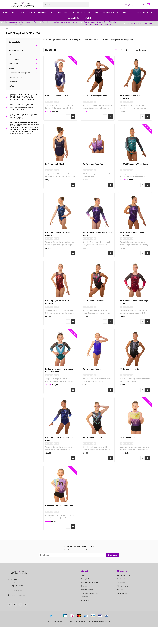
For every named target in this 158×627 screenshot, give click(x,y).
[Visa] (100, 616)
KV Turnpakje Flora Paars (93, 164)
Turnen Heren (62, 12)
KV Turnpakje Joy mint (92, 437)
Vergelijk (120, 589)
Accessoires (78, 12)
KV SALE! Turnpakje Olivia (56, 95)
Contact (83, 575)
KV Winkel (86, 18)
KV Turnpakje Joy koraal (93, 300)
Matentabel (85, 600)
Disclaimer (84, 597)
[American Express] (51, 616)
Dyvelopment (105, 621)
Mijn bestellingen (123, 579)
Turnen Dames (17, 12)
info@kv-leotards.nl (18, 595)
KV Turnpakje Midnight (55, 164)
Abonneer (114, 555)
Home (5, 12)
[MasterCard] (79, 616)
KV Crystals (93, 12)
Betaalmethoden (87, 589)
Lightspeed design (93, 621)
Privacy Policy (86, 579)
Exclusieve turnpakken (142, 12)
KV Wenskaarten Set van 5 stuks (59, 505)
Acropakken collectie (37, 12)
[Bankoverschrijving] (58, 616)
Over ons (84, 586)
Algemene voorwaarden (89, 582)
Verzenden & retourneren (90, 593)
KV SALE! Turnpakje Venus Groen (134, 164)
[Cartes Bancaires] (65, 616)
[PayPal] (93, 616)
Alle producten (122, 593)
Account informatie (124, 575)
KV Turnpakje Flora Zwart (131, 369)
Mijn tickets (121, 582)
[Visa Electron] (107, 616)
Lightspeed (81, 621)
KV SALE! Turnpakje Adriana (95, 95)
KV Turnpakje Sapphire (92, 369)
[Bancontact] (86, 616)
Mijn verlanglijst (122, 586)
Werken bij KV (73, 18)
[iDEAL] (72, 616)
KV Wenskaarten (127, 437)
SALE (51, 12)
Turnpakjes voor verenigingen (115, 12)
